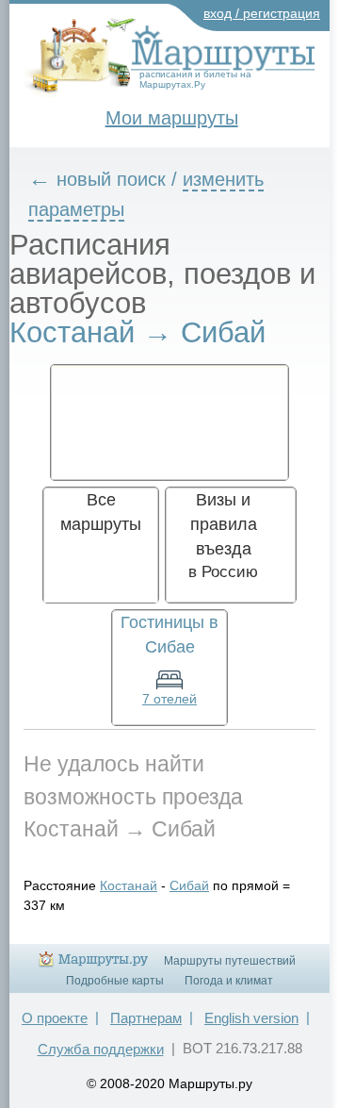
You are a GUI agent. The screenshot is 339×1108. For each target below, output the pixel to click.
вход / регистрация (261, 13)
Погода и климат (229, 980)
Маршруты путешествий (230, 960)
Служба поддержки (101, 1049)
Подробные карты (115, 980)
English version (251, 1018)
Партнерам (146, 1018)
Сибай (189, 885)
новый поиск (111, 179)
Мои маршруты (171, 117)
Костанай (128, 885)
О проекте (55, 1018)
